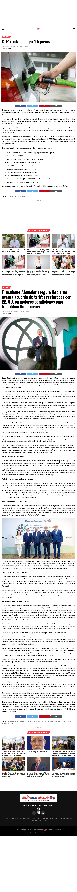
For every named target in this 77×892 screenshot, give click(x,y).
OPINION (34, 821)
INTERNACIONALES (26, 818)
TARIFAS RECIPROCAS (65, 721)
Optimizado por (38, 833)
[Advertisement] (38, 13)
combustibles (12, 196)
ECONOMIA (44, 818)
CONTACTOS (43, 821)
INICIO (6, 818)
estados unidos (21, 721)
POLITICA (36, 818)
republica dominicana (49, 721)
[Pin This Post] (44, 106)
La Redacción (10, 48)
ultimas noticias (8, 723)
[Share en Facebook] (20, 106)
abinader (11, 721)
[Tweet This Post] (32, 106)
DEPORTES (69, 818)
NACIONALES (14, 818)
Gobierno (30, 721)
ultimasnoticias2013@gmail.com (42, 805)
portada (22, 196)
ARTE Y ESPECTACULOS (57, 818)
